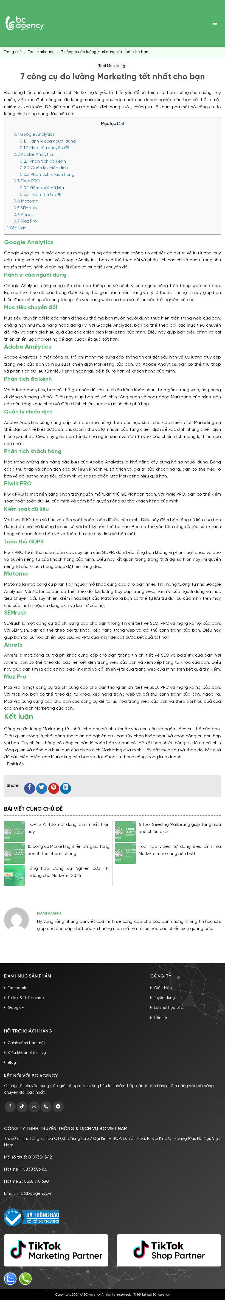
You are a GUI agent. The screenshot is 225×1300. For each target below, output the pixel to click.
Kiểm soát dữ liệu (42, 188)
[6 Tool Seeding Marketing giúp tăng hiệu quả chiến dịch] (125, 831)
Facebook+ (18, 988)
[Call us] (46, 1106)
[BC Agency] (24, 23)
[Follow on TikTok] (22, 1106)
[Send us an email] (34, 1106)
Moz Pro (25, 221)
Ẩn (120, 124)
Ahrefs (23, 215)
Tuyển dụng (164, 998)
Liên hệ (160, 1018)
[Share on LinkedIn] (65, 788)
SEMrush (25, 208)
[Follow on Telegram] (58, 1106)
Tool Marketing (41, 52)
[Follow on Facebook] (10, 1106)
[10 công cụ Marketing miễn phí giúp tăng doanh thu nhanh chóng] (14, 853)
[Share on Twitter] (41, 788)
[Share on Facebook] (29, 788)
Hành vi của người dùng (48, 141)
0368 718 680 (36, 1181)
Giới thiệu (163, 988)
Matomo (25, 201)
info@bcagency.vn (34, 1193)
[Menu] (214, 23)
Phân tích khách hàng (47, 175)
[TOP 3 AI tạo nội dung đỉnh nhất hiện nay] (14, 831)
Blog (12, 1063)
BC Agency (161, 1294)
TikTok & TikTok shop (26, 998)
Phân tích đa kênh (43, 161)
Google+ (16, 1008)
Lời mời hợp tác (168, 1008)
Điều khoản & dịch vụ (27, 1053)
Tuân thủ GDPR (40, 195)
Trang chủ (13, 52)
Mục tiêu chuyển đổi (45, 148)
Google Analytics (33, 134)
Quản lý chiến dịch (44, 168)
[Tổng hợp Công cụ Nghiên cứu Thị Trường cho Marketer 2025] (14, 875)
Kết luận (16, 228)
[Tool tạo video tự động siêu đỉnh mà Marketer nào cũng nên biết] (125, 853)
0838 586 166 (35, 1169)
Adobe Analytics (33, 154)
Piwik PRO (26, 181)
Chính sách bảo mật (26, 1043)
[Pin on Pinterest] (53, 788)
